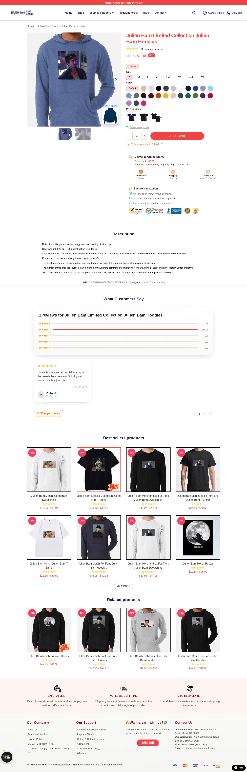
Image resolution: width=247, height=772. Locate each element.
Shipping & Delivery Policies (92, 729)
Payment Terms (85, 734)
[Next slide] (115, 79)
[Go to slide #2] (83, 134)
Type (128, 61)
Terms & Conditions (38, 734)
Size (128, 72)
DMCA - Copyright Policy (41, 743)
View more (123, 586)
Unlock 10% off (6, 757)
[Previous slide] (32, 79)
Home (30, 26)
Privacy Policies (36, 739)
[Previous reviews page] (194, 414)
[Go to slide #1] (65, 134)
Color (129, 82)
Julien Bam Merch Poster (198, 563)
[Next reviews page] (210, 414)
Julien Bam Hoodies (73, 26)
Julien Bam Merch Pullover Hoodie (49, 656)
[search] (194, 12)
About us (32, 729)
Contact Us (83, 743)
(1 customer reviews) (152, 49)
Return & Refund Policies (90, 739)
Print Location (133, 109)
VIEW (49, 488)
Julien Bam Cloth (47, 26)
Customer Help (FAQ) (88, 748)
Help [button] (241, 768)
